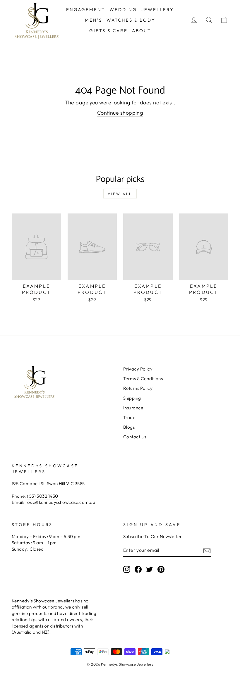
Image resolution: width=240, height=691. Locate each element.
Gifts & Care (108, 30)
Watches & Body (131, 20)
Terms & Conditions (143, 378)
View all (120, 194)
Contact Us (134, 437)
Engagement (85, 9)
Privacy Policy (137, 369)
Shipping (132, 398)
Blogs (129, 427)
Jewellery (157, 9)
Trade (129, 417)
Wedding (123, 9)
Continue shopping (120, 112)
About (141, 30)
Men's (93, 20)
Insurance (133, 408)
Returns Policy (137, 388)
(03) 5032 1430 (42, 496)
